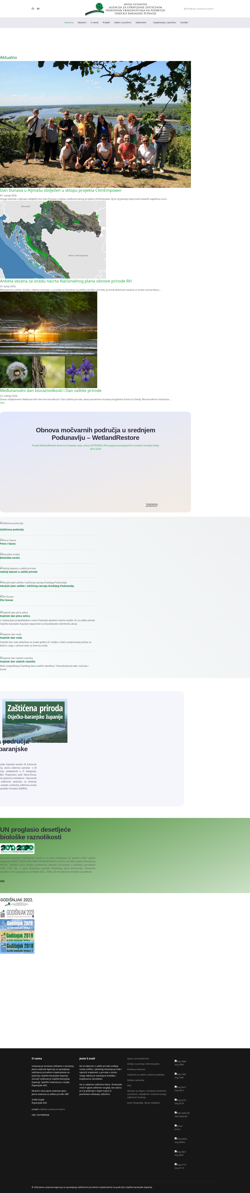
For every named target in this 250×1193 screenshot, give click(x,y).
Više (2, 402)
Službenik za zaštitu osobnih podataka (145, 1074)
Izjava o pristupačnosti (138, 1058)
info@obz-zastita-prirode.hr (200, 8)
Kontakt (184, 22)
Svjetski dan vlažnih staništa (17, 661)
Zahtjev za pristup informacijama (143, 1063)
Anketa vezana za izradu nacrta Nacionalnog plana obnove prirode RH (66, 281)
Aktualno (82, 22)
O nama (94, 22)
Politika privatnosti (136, 1069)
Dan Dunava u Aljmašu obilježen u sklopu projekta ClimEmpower (61, 190)
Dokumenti (141, 22)
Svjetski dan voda (11, 637)
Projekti (106, 22)
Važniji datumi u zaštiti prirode (18, 571)
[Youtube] (38, 8)
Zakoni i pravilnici (122, 22)
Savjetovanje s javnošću (164, 22)
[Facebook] (33, 8)
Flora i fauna (7, 543)
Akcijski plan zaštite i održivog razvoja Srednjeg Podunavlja (37, 586)
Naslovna (69, 22)
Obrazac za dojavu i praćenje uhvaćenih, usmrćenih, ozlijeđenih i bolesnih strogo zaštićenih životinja (147, 1094)
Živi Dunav (6, 600)
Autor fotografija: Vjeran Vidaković (143, 1102)
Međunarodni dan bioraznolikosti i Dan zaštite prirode (51, 390)
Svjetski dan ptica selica (15, 616)
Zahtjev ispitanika (135, 1080)
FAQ (129, 1085)
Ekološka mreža (10, 557)
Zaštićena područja (12, 529)
